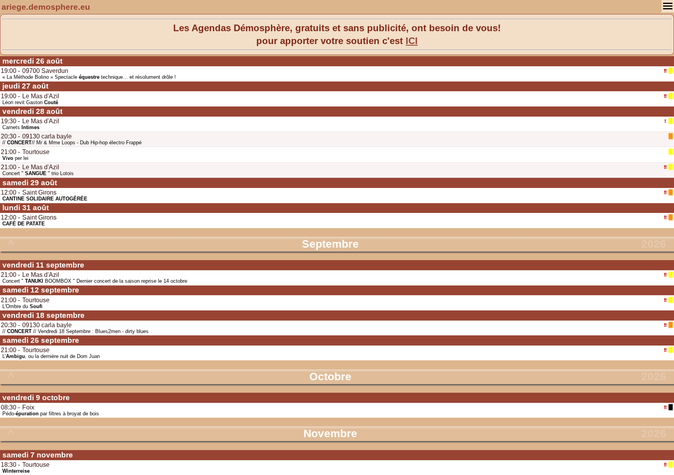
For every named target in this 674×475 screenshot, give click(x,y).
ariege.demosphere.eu (46, 6)
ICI (412, 40)
